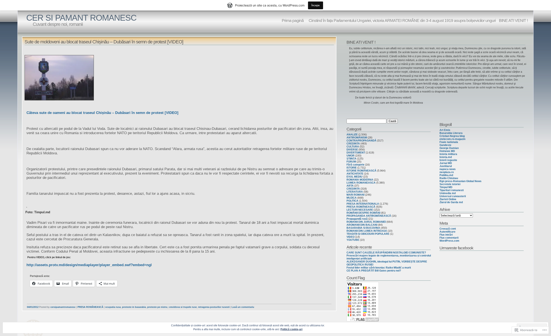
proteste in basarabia (134, 307)
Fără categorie (355, 164)
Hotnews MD (447, 151)
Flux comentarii (449, 237)
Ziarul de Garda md (451, 202)
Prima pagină (293, 20)
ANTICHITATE (355, 173)
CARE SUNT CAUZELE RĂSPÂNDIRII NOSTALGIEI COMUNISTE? (386, 252)
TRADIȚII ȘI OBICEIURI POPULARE (368, 233)
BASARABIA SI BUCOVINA (363, 227)
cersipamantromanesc (63, 307)
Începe (315, 5)
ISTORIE (352, 167)
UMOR (350, 155)
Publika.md (446, 175)
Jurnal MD (446, 163)
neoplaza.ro (447, 172)
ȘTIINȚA (351, 158)
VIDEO (350, 236)
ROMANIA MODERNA (360, 179)
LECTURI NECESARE (360, 209)
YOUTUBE (353, 239)
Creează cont (448, 228)
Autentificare (447, 231)
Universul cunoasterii (453, 196)
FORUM (351, 161)
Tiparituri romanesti (452, 190)
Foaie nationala (449, 142)
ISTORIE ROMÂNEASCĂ (361, 170)
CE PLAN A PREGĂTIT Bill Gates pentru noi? (374, 270)
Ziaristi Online (448, 199)
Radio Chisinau (449, 178)
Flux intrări (446, 234)
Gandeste (445, 145)
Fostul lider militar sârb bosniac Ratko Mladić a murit (379, 267)
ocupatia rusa (113, 307)
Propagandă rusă (357, 218)
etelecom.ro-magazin (452, 139)
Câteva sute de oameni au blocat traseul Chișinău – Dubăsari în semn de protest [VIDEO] (102, 113)
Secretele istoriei (450, 184)
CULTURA (353, 146)
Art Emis (445, 130)
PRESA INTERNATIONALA (363, 203)
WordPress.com (449, 240)
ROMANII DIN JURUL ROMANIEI (366, 221)
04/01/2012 (33, 307)
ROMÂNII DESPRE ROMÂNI (363, 212)
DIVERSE (352, 149)
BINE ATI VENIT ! (513, 20)
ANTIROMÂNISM (357, 137)
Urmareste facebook (456, 247)
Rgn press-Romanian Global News (460, 181)
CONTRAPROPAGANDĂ (361, 140)
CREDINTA (353, 143)
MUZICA (352, 197)
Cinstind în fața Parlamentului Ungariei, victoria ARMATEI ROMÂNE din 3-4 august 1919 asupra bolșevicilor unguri (401, 20)
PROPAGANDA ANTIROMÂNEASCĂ (369, 215)
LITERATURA (355, 191)
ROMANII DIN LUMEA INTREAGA (367, 230)
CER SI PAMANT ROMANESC (81, 17)
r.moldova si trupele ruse (183, 307)
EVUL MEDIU (354, 176)
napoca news (448, 169)
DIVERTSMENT (356, 152)
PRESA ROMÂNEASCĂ (90, 307)
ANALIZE (352, 134)
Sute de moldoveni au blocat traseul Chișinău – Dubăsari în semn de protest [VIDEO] (104, 41)
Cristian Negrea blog (452, 136)
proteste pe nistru (157, 307)
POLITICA (352, 200)
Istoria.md (446, 157)
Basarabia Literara (451, 133)
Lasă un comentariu (243, 307)
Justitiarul (446, 166)
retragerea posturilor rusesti (214, 307)
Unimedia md (448, 193)
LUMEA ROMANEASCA (361, 182)
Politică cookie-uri (291, 329)
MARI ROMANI (355, 194)
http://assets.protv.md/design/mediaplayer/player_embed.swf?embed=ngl (89, 265)
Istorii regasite (448, 160)
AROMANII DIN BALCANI (362, 224)
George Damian (449, 148)
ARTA (350, 185)
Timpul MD (446, 187)
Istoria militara (448, 154)
